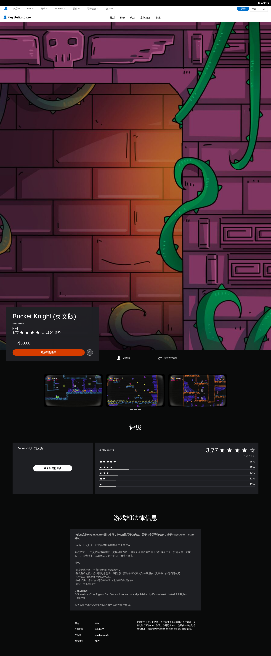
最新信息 (91, 8)
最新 (112, 17)
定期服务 (145, 17)
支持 (108, 8)
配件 (75, 8)
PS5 (29, 8)
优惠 (132, 17)
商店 (15, 8)
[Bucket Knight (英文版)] (73, 390)
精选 (122, 17)
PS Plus (59, 8)
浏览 (158, 17)
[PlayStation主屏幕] (5, 9)
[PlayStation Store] (18, 17)
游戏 (43, 8)
